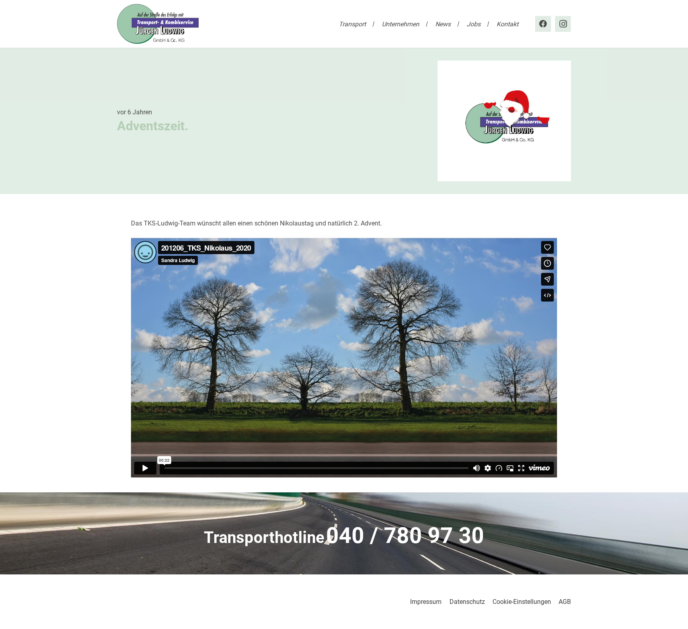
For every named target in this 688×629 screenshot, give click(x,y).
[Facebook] (543, 24)
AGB (565, 601)
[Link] (344, 538)
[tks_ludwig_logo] (158, 24)
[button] (371, 23)
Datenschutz (467, 601)
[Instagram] (563, 24)
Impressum (426, 601)
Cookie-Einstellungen (522, 601)
